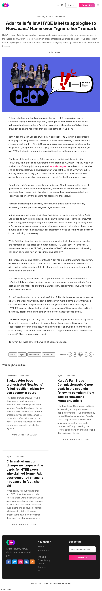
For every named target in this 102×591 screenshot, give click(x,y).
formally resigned (58, 166)
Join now (82, 557)
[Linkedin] (26, 561)
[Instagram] (20, 561)
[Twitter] (14, 561)
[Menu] (98, 5)
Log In (71, 5)
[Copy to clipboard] (91, 354)
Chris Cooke (18, 435)
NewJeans (34, 354)
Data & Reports (42, 565)
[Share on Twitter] (69, 354)
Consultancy (44, 560)
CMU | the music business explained (54, 583)
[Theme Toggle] (58, 5)
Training (42, 557)
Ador (12, 354)
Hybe (22, 354)
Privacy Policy (6, 589)
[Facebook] (8, 561)
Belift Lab (48, 354)
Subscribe (87, 5)
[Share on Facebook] (75, 354)
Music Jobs (43, 550)
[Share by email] (86, 354)
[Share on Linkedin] (80, 354)
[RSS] (32, 561)
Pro (39, 570)
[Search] (62, 5)
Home (41, 546)
